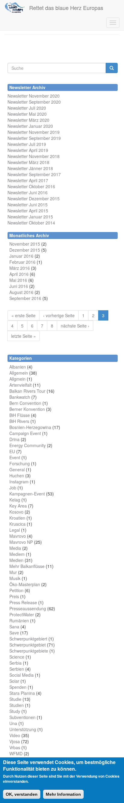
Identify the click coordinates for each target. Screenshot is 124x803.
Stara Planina (22, 693)
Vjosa (14, 741)
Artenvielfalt (20, 385)
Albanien (17, 367)
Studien (16, 705)
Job (12, 488)
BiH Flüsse (19, 415)
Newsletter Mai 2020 (27, 114)
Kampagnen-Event (27, 494)
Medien (16, 560)
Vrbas (14, 747)
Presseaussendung (27, 608)
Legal (14, 530)
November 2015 (24, 244)
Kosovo (16, 512)
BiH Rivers (19, 421)
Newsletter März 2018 (28, 162)
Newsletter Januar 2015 (30, 217)
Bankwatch (19, 397)
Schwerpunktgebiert (28, 639)
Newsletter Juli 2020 (27, 108)
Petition (16, 590)
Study (14, 711)
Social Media (21, 675)
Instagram (19, 482)
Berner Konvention (27, 409)
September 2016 (25, 298)
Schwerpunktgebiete (28, 651)
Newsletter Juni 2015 (28, 205)
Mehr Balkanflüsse (27, 566)
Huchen (16, 475)
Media (15, 548)
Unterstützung (22, 729)
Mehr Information (63, 794)
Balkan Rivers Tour (27, 391)
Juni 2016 (18, 286)
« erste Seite (23, 315)
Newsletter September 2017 (34, 174)
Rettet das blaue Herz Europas (66, 7)
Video (14, 735)
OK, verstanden (22, 794)
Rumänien (19, 621)
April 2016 (19, 274)
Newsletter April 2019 (28, 150)
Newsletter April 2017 (28, 180)
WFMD (16, 753)
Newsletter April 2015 (28, 211)
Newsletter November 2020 (34, 96)
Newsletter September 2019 (34, 138)
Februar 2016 (22, 262)
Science (16, 657)
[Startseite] (14, 7)
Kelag (14, 500)
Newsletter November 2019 (34, 132)
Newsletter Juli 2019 (27, 144)
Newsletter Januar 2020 (30, 126)
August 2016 (21, 292)
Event (14, 457)
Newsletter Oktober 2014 (31, 223)
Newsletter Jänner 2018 (30, 168)
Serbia (15, 663)
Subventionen (22, 717)
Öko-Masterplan (24, 584)
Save (14, 633)
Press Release (23, 602)
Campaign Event (25, 433)
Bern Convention (25, 403)
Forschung (19, 463)
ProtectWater (21, 614)
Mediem (17, 554)
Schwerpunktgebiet (27, 645)
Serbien (16, 669)
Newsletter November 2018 (34, 156)
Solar (14, 681)
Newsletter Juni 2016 (28, 192)
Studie (15, 699)
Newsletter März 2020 (28, 120)
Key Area (18, 506)
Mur (13, 572)
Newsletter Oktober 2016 (31, 186)
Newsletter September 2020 (34, 102)
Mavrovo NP (21, 542)
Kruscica (17, 524)
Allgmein (17, 379)
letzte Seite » (23, 336)
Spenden (17, 687)
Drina (14, 439)
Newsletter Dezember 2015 (34, 198)
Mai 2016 (18, 280)
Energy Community (27, 445)
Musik (14, 578)
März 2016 (19, 268)
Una (13, 723)
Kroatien (17, 518)
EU (12, 451)
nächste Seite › (75, 326)
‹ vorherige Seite (59, 315)
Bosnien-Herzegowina (30, 427)
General (17, 469)
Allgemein (18, 373)
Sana (14, 627)
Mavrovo (17, 536)
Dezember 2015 (24, 250)
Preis (14, 596)
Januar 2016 (21, 256)
